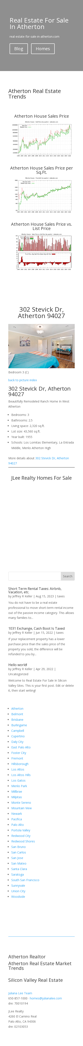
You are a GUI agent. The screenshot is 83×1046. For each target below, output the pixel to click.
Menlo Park (19, 786)
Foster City (18, 753)
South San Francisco (25, 880)
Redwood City (20, 836)
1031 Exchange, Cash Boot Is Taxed (36, 628)
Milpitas (16, 797)
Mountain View (21, 808)
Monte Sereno (21, 803)
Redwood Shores (23, 841)
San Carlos (18, 852)
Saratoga (17, 874)
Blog (18, 48)
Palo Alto (17, 825)
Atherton (17, 708)
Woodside (18, 897)
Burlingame (19, 725)
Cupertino (18, 736)
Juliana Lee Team (20, 993)
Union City (18, 891)
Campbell (17, 731)
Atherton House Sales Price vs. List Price (41, 226)
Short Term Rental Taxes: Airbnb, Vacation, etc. (35, 590)
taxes (61, 596)
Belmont (17, 714)
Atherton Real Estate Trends (34, 93)
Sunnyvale (18, 885)
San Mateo (18, 863)
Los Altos (17, 769)
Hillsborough (20, 764)
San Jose (17, 858)
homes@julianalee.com (46, 998)
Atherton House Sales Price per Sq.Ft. (41, 170)
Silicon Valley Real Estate (35, 980)
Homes (43, 48)
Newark (16, 814)
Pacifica (16, 819)
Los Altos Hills (21, 775)
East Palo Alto (21, 747)
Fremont (17, 758)
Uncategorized (18, 674)
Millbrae (16, 791)
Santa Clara (19, 869)
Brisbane (17, 720)
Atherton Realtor (27, 956)
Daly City (17, 742)
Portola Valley (20, 830)
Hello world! (17, 664)
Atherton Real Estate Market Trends (40, 965)
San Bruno (18, 847)
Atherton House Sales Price (41, 116)
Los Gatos (18, 780)
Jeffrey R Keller (22, 596)
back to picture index (22, 380)
